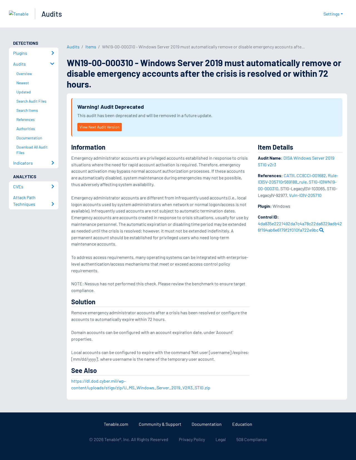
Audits (51, 13)
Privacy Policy (192, 439)
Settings (331, 13)
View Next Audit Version (99, 127)
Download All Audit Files (32, 150)
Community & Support (160, 424)
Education (242, 424)
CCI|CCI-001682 (311, 175)
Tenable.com (116, 424)
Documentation (207, 424)
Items (90, 46)
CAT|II (289, 175)
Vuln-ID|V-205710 (305, 195)
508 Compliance (251, 439)
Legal (221, 439)
